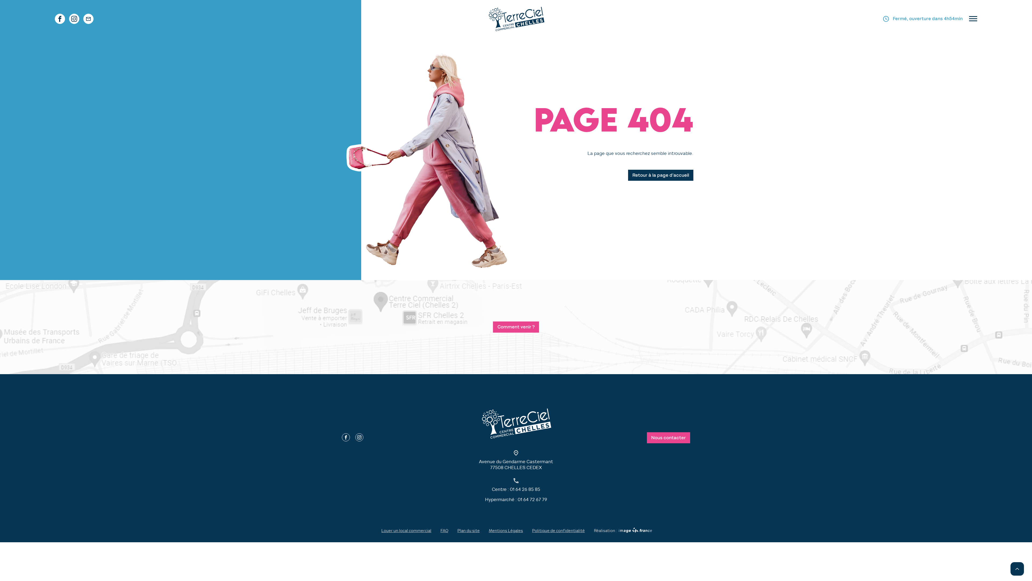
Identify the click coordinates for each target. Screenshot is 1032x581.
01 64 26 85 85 (525, 489)
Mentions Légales (506, 530)
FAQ (444, 530)
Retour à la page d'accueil (660, 175)
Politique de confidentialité (558, 530)
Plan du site (468, 530)
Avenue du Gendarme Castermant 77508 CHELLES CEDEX (516, 464)
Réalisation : (605, 530)
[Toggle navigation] (973, 19)
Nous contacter (668, 438)
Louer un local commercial (406, 530)
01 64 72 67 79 (532, 499)
